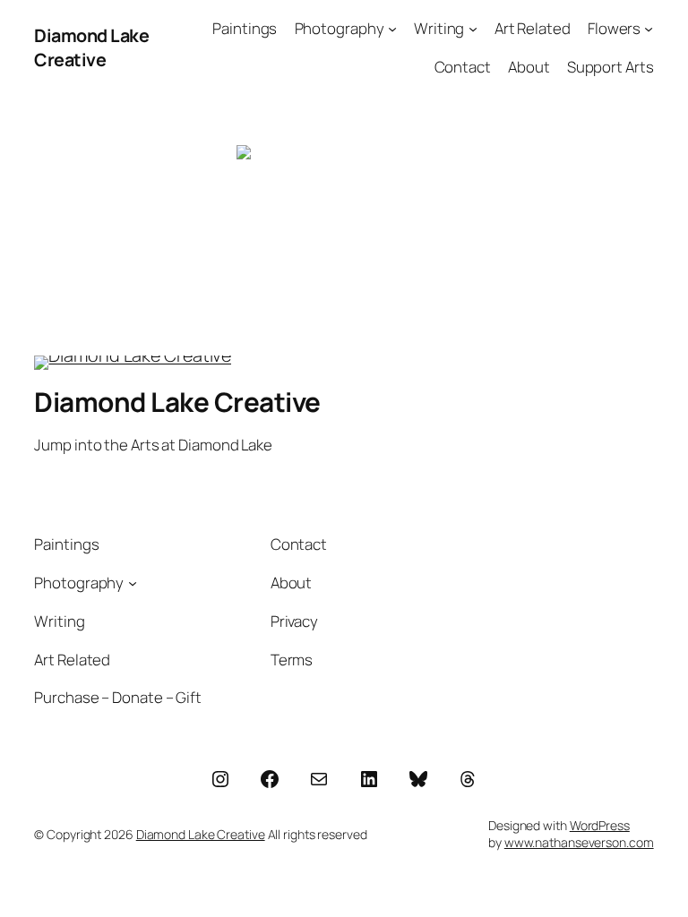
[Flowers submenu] (648, 28)
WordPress (600, 825)
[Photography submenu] (392, 28)
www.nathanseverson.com (579, 842)
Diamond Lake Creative (91, 48)
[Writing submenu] (473, 28)
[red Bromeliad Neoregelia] (344, 216)
